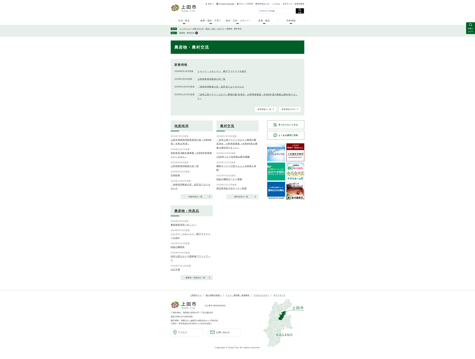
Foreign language (226, 4)
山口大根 (175, 269)
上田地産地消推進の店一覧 (211, 79)
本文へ (211, 4)
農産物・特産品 (186, 211)
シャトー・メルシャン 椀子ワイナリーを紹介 (222, 71)
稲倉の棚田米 (178, 247)
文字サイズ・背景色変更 (293, 4)
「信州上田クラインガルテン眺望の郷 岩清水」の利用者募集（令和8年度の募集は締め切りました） (237, 144)
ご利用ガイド (196, 295)
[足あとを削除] (196, 33)
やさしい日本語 (246, 4)
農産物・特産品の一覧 (195, 278)
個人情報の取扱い (214, 295)
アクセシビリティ (261, 295)
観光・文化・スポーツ (215, 29)
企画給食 (175, 175)
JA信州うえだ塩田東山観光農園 (233, 157)
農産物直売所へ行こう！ (183, 225)
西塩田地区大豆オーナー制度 (231, 188)
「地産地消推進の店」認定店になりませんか (220, 87)
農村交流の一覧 (241, 197)
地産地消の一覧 (195, 197)
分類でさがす (198, 29)
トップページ (184, 29)
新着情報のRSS (289, 109)
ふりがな (276, 4)
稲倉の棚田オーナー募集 (229, 179)
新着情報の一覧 (264, 109)
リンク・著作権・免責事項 (237, 295)
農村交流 (227, 126)
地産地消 (181, 126)
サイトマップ (279, 295)
